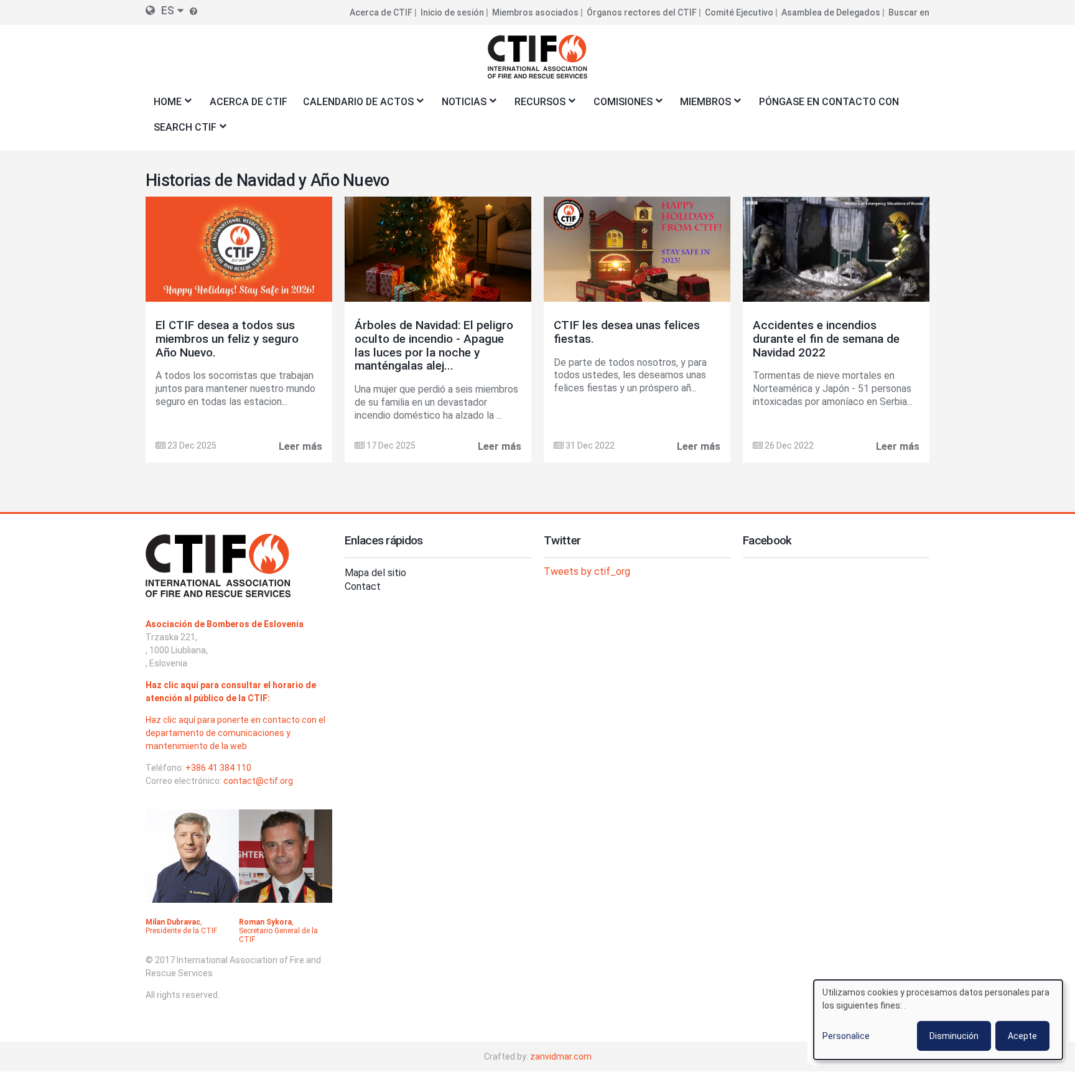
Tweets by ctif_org (587, 571)
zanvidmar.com (561, 1056)
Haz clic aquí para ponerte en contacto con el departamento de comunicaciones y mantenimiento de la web (235, 733)
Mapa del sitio (375, 573)
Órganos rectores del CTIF (642, 12)
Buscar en (908, 12)
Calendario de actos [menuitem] (354, 105)
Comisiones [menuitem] (619, 105)
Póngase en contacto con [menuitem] (829, 102)
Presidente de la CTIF (181, 930)
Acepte (1022, 1036)
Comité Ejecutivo (739, 12)
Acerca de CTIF (381, 12)
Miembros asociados (535, 12)
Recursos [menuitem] (535, 105)
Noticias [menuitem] (460, 105)
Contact (363, 586)
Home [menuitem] (164, 105)
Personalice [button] (846, 1036)
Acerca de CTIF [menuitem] (248, 102)
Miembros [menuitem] (702, 105)
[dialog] (938, 1020)
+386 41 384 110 (218, 768)
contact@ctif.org (258, 781)
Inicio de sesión (452, 12)
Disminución (954, 1036)
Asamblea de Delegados (830, 12)
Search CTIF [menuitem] (181, 131)
